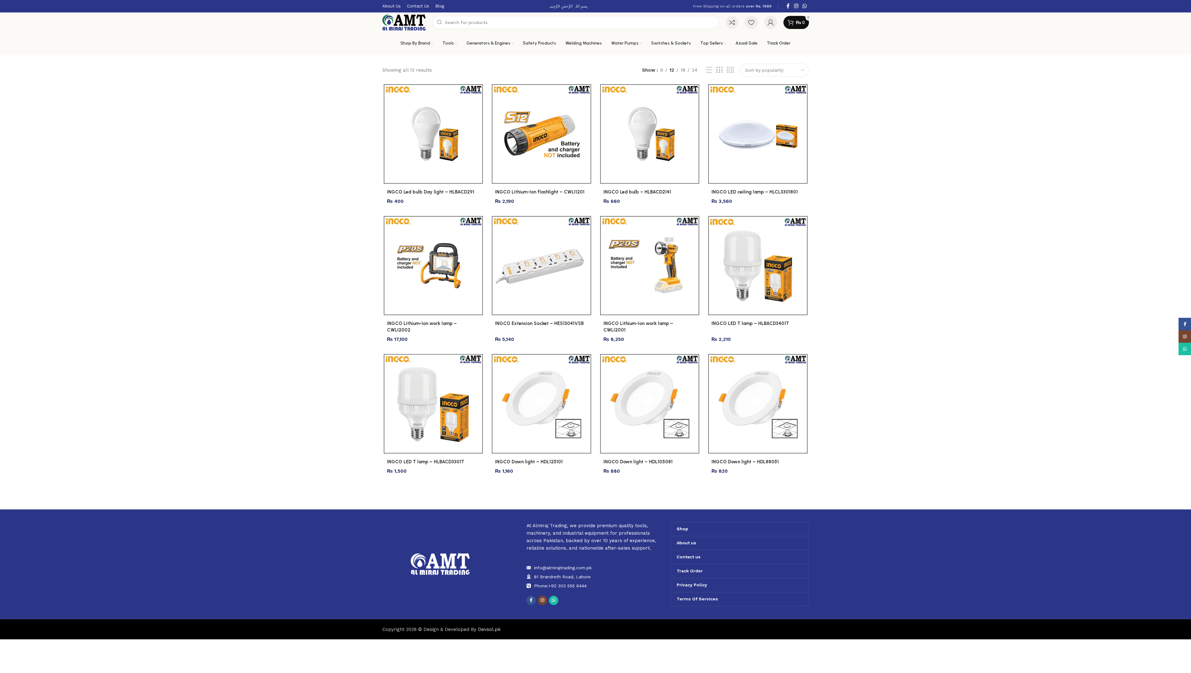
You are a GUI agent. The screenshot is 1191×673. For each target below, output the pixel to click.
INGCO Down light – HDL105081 (638, 462)
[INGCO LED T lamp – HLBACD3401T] (758, 266)
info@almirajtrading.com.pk (563, 567)
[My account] (770, 22)
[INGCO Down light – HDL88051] (758, 404)
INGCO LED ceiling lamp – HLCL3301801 (754, 192)
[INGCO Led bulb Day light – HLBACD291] (433, 134)
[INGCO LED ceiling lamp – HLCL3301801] (758, 134)
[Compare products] (732, 22)
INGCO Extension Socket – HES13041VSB (539, 323)
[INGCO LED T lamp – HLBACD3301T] (433, 404)
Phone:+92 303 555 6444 (560, 585)
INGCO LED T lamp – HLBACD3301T (425, 462)
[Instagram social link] (796, 6)
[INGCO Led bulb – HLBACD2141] (650, 134)
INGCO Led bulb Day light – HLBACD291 (430, 192)
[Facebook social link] (788, 6)
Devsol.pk (489, 629)
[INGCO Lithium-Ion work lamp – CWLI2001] (650, 266)
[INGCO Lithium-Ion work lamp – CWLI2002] (433, 266)
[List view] (709, 70)
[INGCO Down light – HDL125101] (541, 404)
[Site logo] (404, 22)
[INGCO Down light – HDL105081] (650, 404)
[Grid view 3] (719, 70)
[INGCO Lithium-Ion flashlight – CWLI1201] (541, 134)
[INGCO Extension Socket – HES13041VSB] (541, 266)
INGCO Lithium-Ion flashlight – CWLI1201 (539, 192)
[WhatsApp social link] (804, 6)
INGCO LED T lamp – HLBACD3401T (750, 323)
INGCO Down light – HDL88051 (745, 462)
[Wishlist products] (751, 22)
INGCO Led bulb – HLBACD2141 (637, 192)
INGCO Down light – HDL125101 (529, 462)
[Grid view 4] (730, 70)
